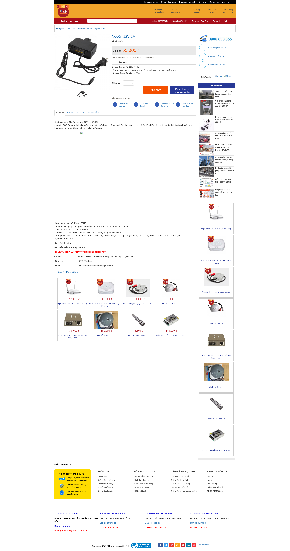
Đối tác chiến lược (105, 487)
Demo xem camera (142, 487)
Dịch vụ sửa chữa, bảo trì (181, 487)
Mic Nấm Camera (169, 304)
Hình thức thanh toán (143, 480)
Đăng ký (225, 2)
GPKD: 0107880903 (215, 491)
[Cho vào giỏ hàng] (127, 90)
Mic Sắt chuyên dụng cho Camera (137, 304)
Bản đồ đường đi (108, 523)
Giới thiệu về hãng (94, 112)
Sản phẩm (71, 29)
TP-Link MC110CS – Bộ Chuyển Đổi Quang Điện (72, 336)
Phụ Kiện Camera (85, 29)
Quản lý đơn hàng (168, 2)
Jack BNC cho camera (137, 335)
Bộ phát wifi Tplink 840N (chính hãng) (71, 304)
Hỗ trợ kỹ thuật (140, 491)
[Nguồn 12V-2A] (82, 94)
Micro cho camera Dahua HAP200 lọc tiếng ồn (104, 305)
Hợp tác (210, 480)
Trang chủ (60, 29)
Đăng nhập (214, 2)
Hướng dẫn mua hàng (143, 476)
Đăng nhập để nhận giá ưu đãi (182, 90)
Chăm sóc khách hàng (143, 484)
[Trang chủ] (58, 20)
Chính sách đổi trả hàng (180, 484)
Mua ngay (156, 90)
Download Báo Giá (200, 21)
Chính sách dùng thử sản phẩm (184, 491)
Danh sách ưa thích (187, 2)
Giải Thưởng (212, 484)
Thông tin (60, 112)
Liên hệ (210, 476)
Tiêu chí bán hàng (105, 484)
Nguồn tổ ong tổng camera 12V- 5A (169, 335)
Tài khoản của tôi (151, 2)
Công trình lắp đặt (105, 491)
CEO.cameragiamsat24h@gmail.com (216, 506)
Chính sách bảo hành (179, 480)
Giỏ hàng (202, 2)
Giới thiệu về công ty (106, 480)
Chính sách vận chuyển (180, 476)
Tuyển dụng (103, 476)
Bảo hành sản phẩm (75, 112)
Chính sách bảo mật (215, 487)
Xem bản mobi (203, 544)
